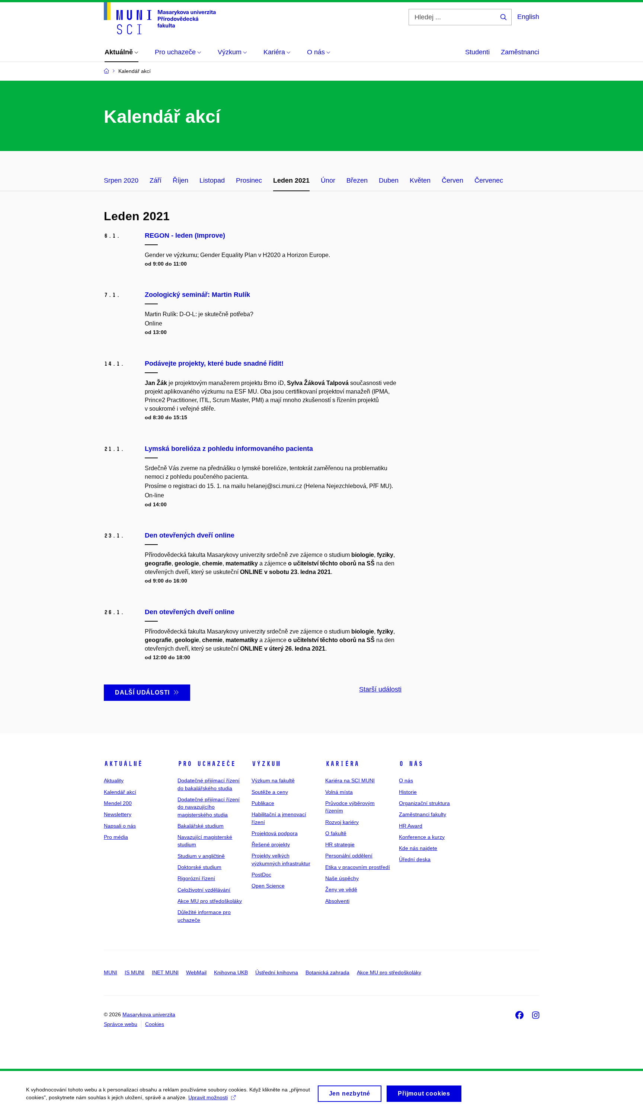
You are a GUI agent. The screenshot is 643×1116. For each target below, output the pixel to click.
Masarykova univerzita (148, 1014)
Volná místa (339, 792)
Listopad (212, 180)
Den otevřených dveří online (189, 535)
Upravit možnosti (208, 1097)
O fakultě (335, 833)
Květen (420, 180)
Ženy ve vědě (341, 889)
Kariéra (342, 764)
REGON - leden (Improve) (185, 235)
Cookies (154, 1024)
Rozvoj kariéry (342, 822)
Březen (357, 180)
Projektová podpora (275, 833)
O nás (411, 764)
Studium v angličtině (201, 856)
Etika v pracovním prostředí (357, 867)
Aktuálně (123, 764)
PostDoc (261, 875)
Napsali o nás (120, 826)
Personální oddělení (348, 856)
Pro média (116, 837)
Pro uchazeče (206, 764)
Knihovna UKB (231, 972)
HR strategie (340, 844)
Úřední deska (415, 859)
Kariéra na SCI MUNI (350, 780)
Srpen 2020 (121, 180)
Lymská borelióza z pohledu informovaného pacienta (229, 448)
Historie (408, 792)
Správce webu (120, 1024)
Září (155, 180)
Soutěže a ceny (270, 792)
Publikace (263, 803)
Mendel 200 (118, 803)
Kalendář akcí (120, 792)
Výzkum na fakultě (273, 780)
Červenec (488, 180)
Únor (328, 180)
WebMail (196, 972)
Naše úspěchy (342, 878)
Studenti (477, 52)
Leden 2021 (291, 180)
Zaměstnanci (520, 52)
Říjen (180, 180)
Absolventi (337, 901)
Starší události (380, 689)
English (528, 16)
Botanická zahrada (327, 972)
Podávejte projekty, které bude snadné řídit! (214, 363)
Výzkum (266, 764)
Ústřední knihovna (276, 972)
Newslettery (117, 814)
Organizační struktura (424, 803)
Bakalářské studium (200, 826)
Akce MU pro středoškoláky (209, 901)
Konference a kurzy (422, 837)
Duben (389, 180)
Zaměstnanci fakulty (422, 814)
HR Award (410, 826)
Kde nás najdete (418, 848)
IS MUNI (134, 972)
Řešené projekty (271, 844)
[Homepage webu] (160, 18)
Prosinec (249, 180)
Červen (452, 180)
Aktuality (114, 780)
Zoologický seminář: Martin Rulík (197, 294)
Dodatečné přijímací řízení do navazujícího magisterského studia (208, 807)
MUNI (110, 972)
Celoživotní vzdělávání (203, 890)
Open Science (268, 886)
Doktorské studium (199, 867)
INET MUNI (165, 972)
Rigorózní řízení (196, 878)
